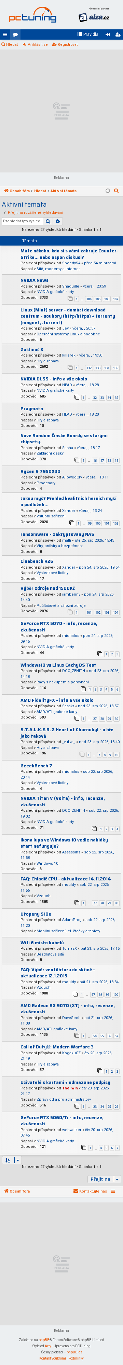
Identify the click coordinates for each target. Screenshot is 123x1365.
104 (115, 612)
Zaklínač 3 (31, 349)
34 (109, 397)
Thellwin (70, 1088)
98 (100, 994)
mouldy (69, 884)
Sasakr (68, 706)
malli (66, 540)
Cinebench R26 (36, 561)
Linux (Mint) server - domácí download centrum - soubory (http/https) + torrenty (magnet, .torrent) (67, 316)
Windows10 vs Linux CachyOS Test (58, 665)
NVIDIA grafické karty (55, 292)
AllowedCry (72, 477)
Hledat (12, 44)
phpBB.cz (74, 1352)
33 (102, 397)
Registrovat (68, 44)
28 (102, 718)
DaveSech (71, 1018)
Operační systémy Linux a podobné (68, 334)
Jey (65, 328)
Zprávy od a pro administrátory (64, 1099)
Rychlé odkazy (6, 36)
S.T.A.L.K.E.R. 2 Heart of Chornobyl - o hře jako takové (66, 733)
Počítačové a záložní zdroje (61, 605)
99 (90, 523)
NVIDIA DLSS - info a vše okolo (53, 378)
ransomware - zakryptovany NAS (57, 534)
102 (115, 523)
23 (95, 1106)
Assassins (71, 852)
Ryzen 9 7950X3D (40, 471)
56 (109, 1036)
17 (102, 460)
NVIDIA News (34, 280)
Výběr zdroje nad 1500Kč (47, 588)
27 (95, 718)
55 (102, 1036)
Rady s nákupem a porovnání (63, 682)
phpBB (44, 1340)
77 (95, 903)
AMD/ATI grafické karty (57, 712)
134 (106, 368)
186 (106, 299)
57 (116, 1036)
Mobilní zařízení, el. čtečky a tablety (68, 931)
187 (115, 299)
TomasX (69, 948)
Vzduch (44, 896)
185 (97, 299)
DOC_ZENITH (73, 671)
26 (116, 1106)
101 (106, 523)
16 (95, 460)
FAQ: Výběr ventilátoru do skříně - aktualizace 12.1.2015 (57, 973)
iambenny (71, 594)
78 (102, 903)
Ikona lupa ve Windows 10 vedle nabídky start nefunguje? (64, 843)
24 (102, 1106)
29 (109, 718)
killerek (69, 355)
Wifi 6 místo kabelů (42, 942)
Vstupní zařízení (51, 516)
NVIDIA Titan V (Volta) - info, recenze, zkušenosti (62, 801)
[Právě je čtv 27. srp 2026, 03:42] (108, 191)
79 (109, 903)
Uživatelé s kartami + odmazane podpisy (65, 1082)
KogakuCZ (71, 1053)
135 (115, 368)
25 (109, 1106)
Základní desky (50, 453)
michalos (70, 635)
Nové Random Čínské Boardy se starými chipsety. (64, 439)
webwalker (71, 1130)
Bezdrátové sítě (50, 954)
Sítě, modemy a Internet (58, 269)
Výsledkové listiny (52, 573)
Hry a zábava (48, 361)
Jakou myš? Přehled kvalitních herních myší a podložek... (68, 502)
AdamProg (72, 920)
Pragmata (31, 408)
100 (97, 523)
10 (116, 755)
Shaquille (70, 286)
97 (93, 994)
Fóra (16, 36)
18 (109, 460)
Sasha (67, 448)
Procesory (46, 483)
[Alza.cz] (94, 14)
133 (97, 368)
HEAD (67, 385)
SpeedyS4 (71, 263)
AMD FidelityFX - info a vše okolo (57, 700)
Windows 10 (47, 863)
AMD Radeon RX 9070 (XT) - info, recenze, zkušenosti (67, 1009)
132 (89, 368)
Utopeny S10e (35, 914)
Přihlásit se (38, 44)
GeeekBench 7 (36, 765)
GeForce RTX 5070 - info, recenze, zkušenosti (58, 626)
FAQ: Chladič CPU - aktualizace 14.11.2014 (65, 878)
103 (106, 612)
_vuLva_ (68, 742)
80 (116, 903)
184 (89, 299)
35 (116, 397)
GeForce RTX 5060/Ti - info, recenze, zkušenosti (62, 1121)
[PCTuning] (32, 14)
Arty (48, 1346)
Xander (68, 511)
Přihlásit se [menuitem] (109, 36)
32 (95, 397)
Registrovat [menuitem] (119, 36)
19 (116, 460)
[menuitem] (87, 34)
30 (116, 718)
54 (95, 1036)
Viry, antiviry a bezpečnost (60, 546)
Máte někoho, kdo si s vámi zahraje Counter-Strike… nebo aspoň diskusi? (69, 254)
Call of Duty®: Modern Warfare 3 (57, 1046)
